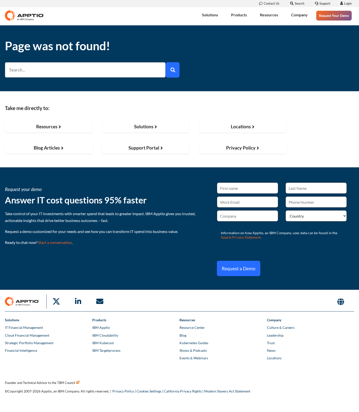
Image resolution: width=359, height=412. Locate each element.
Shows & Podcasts (193, 350)
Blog (183, 335)
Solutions (210, 14)
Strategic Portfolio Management (29, 343)
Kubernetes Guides (194, 343)
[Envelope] (100, 301)
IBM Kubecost (103, 343)
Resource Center (192, 327)
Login (348, 3)
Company (299, 14)
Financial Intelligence (21, 350)
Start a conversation (55, 242)
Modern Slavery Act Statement (227, 391)
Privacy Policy (123, 391)
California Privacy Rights (183, 391)
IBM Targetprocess (106, 350)
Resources (269, 14)
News (271, 350)
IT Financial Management (24, 327)
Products (239, 14)
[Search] (173, 70)
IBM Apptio (101, 327)
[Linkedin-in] (78, 301)
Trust (271, 343)
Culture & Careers (281, 327)
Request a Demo (238, 268)
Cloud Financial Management (27, 335)
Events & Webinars (194, 358)
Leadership (275, 335)
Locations (274, 358)
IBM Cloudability (105, 335)
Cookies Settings (149, 391)
